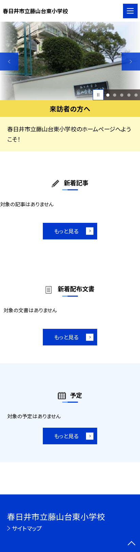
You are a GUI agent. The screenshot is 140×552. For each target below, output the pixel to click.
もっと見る (66, 231)
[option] (70, 61)
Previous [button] (9, 61)
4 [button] (128, 95)
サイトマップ (27, 528)
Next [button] (131, 61)
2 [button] (115, 95)
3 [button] (121, 95)
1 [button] (107, 95)
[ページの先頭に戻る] (131, 544)
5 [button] (136, 95)
